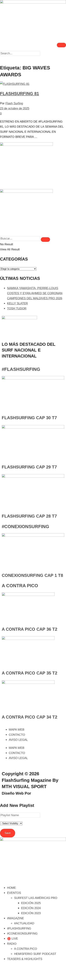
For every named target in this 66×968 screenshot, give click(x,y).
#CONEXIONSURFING (25, 526)
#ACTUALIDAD (24, 923)
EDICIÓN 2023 (31, 913)
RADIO (11, 943)
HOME (11, 887)
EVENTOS (14, 893)
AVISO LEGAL (18, 739)
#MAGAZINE (15, 918)
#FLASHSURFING (21, 369)
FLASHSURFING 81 (19, 93)
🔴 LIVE (12, 938)
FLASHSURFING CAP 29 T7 (29, 467)
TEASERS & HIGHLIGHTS (24, 959)
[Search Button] (45, 239)
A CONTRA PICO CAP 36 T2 (29, 629)
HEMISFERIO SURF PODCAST (35, 954)
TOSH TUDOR (16, 308)
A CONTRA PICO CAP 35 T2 (29, 673)
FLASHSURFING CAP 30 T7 (29, 417)
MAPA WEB (16, 729)
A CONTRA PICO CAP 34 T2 (29, 717)
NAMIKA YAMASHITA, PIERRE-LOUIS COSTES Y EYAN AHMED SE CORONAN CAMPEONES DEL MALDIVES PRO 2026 (34, 293)
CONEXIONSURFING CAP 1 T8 (32, 575)
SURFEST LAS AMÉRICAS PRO (35, 898)
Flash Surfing (14, 103)
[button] (33, 58)
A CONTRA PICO (20, 585)
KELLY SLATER (17, 303)
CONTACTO (17, 734)
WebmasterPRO (46, 793)
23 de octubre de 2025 (14, 108)
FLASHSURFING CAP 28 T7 (29, 516)
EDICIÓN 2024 (31, 908)
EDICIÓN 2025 (31, 903)
